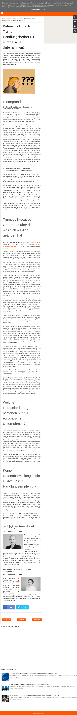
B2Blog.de (41, 713)
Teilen (11, 607)
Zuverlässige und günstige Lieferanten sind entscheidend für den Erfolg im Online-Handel (34, 695)
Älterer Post (36, 619)
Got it (44, 10)
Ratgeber (8, 18)
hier (24, 192)
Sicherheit (14, 18)
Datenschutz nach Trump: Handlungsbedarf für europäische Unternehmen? (18, 36)
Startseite (21, 619)
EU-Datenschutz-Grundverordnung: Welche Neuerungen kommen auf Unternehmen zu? (34, 673)
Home (4, 18)
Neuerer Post (6, 619)
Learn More (35, 10)
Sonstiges (19, 18)
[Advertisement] (60, 30)
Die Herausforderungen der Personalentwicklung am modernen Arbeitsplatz (30, 684)
